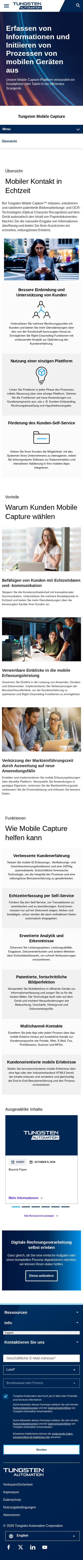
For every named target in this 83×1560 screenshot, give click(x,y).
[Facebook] (8, 1547)
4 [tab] (45, 1206)
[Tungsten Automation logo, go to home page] (32, 1472)
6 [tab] (65, 1206)
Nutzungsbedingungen (25, 1408)
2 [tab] (26, 1206)
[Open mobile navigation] (6, 6)
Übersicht (9, 141)
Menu (6, 129)
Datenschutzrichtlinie (59, 1408)
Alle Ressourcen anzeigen (39, 1215)
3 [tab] (35, 1206)
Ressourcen (15, 1312)
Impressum (11, 1492)
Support (8, 1332)
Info (8, 1323)
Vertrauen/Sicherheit (17, 1484)
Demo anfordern (41, 1275)
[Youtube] (45, 1547)
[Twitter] (20, 1547)
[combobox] (42, 1536)
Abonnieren (11, 1515)
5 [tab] (55, 1206)
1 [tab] (16, 1206)
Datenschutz (12, 1499)
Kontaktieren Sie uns (24, 1342)
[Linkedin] (32, 1547)
